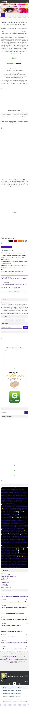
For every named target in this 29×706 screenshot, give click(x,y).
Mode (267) (3, 579)
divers (19, 19)
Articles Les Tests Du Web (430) (8, 576)
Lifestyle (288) (4, 578)
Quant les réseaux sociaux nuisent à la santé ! (14, 642)
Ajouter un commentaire (14, 291)
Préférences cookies (14, 662)
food (4, 19)
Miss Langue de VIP (14, 6)
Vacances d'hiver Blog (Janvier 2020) (11, 625)
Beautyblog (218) (5, 582)
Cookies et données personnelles (18, 661)
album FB (22, 179)
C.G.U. (10, 659)
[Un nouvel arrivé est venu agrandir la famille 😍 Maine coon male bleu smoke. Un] (14, 537)
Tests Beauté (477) (5, 574)
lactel (8, 19)
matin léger (13, 19)
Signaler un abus (4, 659)
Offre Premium (6, 661)
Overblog (23, 653)
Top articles (19, 658)
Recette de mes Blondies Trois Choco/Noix (13, 613)
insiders (24, 19)
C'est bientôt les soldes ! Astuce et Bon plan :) (14, 637)
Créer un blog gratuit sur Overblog (8, 658)
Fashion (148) (4, 585)
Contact (25, 658)
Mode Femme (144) (6, 587)
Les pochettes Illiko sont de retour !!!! (11, 631)
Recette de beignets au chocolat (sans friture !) (14, 596)
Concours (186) (4, 584)
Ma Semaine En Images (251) (8, 581)
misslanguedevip (12, 313)
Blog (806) (3, 573)
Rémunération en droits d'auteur (20, 659)
